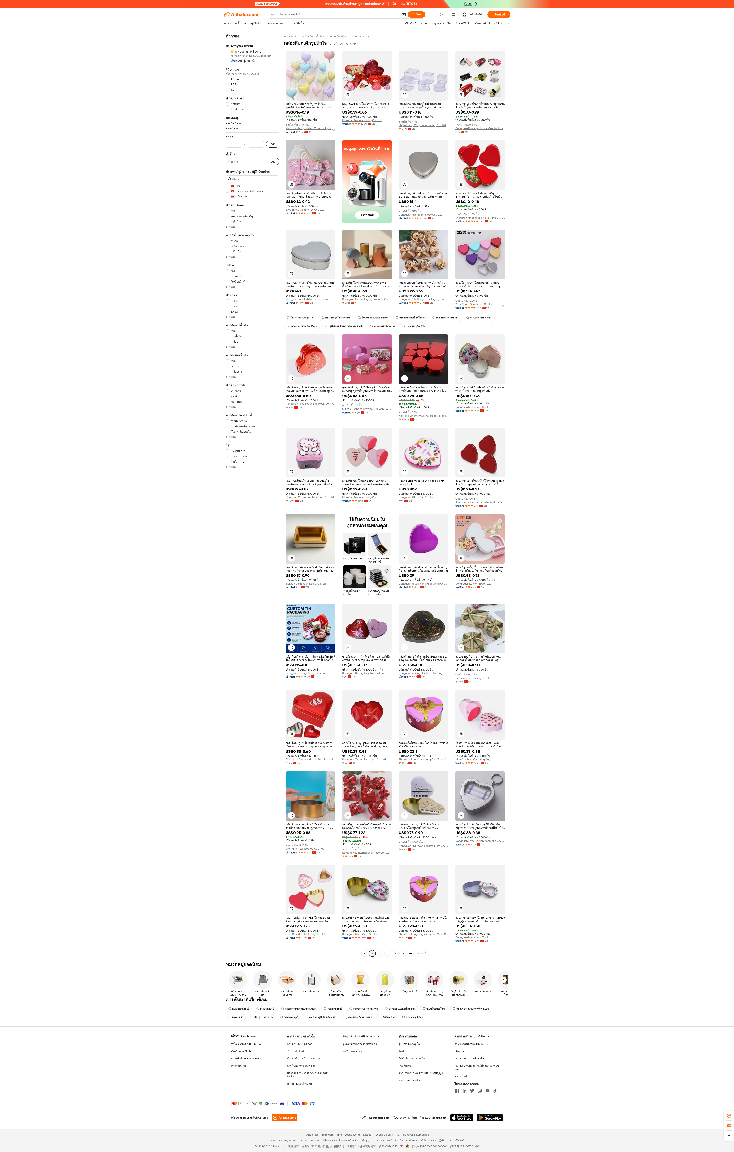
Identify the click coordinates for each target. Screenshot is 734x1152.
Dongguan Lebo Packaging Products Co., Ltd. (310, 403)
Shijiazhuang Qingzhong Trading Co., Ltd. (422, 125)
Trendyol (408, 1134)
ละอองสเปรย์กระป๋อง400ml (303, 326)
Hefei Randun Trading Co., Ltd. (473, 678)
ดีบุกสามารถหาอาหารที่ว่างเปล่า (472, 1008)
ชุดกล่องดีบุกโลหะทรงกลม (338, 317)
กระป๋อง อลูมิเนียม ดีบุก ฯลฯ (322, 1017)
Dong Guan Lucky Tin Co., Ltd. (473, 583)
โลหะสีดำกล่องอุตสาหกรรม (375, 317)
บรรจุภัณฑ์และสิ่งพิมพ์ (311, 36)
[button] (404, 14)
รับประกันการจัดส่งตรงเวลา (303, 1058)
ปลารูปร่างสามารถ (263, 1017)
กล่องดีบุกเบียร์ (335, 1008)
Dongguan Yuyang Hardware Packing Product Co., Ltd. (423, 673)
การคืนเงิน (405, 1065)
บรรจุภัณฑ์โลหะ (339, 36)
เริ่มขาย (459, 1051)
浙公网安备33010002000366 (429, 1146)
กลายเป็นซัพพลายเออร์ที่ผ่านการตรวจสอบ (477, 1067)
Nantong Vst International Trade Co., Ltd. (423, 415)
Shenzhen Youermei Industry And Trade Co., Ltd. (480, 502)
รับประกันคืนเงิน (296, 1051)
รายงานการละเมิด (409, 1080)
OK (273, 144)
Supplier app (381, 1117)
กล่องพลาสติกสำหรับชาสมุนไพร (301, 1008)
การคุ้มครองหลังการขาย (301, 1065)
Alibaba (288, 36)
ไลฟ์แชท (404, 1051)
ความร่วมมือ (462, 1076)
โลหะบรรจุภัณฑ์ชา (415, 326)
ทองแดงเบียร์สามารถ (384, 326)
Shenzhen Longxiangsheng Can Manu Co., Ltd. (423, 759)
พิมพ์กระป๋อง (389, 1017)
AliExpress (312, 1134)
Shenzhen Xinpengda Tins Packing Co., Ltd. (480, 217)
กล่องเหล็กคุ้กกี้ (291, 1017)
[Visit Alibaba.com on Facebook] (457, 1091)
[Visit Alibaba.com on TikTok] (495, 1091)
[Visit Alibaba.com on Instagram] (479, 1091)
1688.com (328, 1134)
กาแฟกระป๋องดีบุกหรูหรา (365, 1008)
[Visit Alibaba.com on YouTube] (487, 1091)
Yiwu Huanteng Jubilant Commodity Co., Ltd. (310, 128)
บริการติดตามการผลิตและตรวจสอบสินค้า (308, 1075)
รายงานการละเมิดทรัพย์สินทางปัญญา (421, 1073)
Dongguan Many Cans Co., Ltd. (473, 406)
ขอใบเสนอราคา (352, 1051)
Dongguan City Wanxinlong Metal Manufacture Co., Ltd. (310, 759)
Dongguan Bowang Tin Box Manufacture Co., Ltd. (480, 128)
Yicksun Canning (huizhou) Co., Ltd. (306, 583)
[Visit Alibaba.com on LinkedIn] (464, 1091)
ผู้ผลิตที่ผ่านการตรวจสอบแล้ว (360, 1044)
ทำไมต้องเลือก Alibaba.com (247, 1044)
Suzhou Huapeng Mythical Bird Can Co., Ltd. (367, 408)
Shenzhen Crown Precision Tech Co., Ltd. (310, 497)
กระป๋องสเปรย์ (267, 1008)
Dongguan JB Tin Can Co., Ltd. (416, 497)
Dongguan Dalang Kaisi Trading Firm (363, 673)
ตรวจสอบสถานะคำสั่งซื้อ (469, 1058)
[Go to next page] (425, 953)
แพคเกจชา (237, 1017)
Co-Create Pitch (241, 1051)
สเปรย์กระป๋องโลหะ (435, 1008)
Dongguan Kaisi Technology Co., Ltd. (420, 214)
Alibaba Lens (244, 1117)
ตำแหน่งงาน (238, 1065)
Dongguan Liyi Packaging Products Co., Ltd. (367, 299)
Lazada (367, 1134)
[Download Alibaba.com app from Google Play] (490, 1117)
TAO (396, 1134)
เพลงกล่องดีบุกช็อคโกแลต (412, 317)
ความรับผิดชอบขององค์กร (246, 1058)
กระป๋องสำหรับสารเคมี (481, 317)
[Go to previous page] (364, 953)
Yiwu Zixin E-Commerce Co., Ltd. (305, 209)
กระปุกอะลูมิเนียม (414, 1017)
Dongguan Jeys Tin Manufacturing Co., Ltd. (423, 583)
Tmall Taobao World (348, 1134)
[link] (729, 1116)
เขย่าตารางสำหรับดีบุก (447, 317)
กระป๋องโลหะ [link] (363, 36)
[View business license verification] (401, 1146)
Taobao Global (382, 1134)
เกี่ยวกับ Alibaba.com (243, 1036)
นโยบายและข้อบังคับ (299, 1083)
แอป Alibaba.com (435, 1117)
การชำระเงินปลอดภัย (299, 1044)
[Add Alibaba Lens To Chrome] (284, 1117)
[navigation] (252, 495)
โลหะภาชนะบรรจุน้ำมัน (302, 317)
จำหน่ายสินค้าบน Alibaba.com (472, 1044)
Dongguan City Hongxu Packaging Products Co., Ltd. (423, 299)
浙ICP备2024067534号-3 (465, 1146)
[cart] (454, 15)
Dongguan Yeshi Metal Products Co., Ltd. (310, 299)
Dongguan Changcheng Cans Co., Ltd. (308, 673)
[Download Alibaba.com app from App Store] (461, 1117)
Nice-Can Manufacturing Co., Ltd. (362, 120)
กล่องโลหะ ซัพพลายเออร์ (360, 1017)
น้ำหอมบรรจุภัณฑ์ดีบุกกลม (402, 1008)
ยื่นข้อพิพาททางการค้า (412, 1058)
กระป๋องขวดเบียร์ (240, 1008)
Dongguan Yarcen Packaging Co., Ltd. (364, 759)
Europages (422, 1134)
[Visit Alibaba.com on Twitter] (472, 1091)
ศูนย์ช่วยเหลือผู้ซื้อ (409, 1044)
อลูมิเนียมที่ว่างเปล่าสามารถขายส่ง (346, 326)
